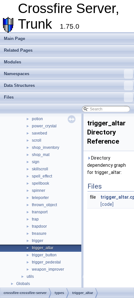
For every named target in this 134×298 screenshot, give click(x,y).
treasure (39, 233)
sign (35, 162)
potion (37, 119)
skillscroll (40, 169)
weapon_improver (48, 269)
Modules (12, 62)
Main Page (14, 38)
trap (35, 219)
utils (30, 276)
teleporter (40, 197)
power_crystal (44, 126)
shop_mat (40, 154)
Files (9, 97)
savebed (39, 133)
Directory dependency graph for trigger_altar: (106, 165)
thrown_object (44, 205)
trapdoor (39, 226)
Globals (23, 283)
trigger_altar (42, 248)
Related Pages (18, 50)
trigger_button (44, 255)
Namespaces (16, 73)
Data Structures (19, 85)
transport (39, 212)
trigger (37, 240)
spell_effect (42, 176)
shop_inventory (45, 147)
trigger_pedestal (46, 262)
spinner (38, 190)
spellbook (40, 183)
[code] (107, 204)
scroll (36, 140)
